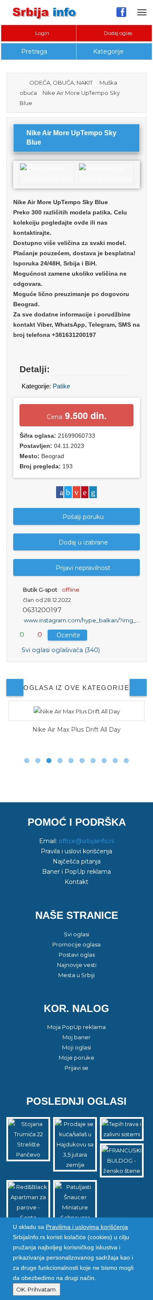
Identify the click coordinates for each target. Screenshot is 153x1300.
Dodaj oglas (117, 33)
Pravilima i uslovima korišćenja (87, 1226)
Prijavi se (76, 1067)
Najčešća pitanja (77, 861)
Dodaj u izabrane (83, 542)
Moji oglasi (76, 1047)
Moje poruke (76, 1057)
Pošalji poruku (83, 517)
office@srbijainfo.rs (86, 841)
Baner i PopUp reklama (76, 871)
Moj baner (76, 1037)
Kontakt (76, 882)
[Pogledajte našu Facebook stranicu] (121, 11)
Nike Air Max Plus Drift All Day (76, 729)
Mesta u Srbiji (76, 975)
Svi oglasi (76, 934)
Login (41, 33)
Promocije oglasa (76, 944)
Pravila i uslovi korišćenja (76, 851)
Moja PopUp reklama (76, 1026)
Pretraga (34, 51)
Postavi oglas (77, 954)
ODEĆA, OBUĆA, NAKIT (61, 82)
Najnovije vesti (76, 964)
